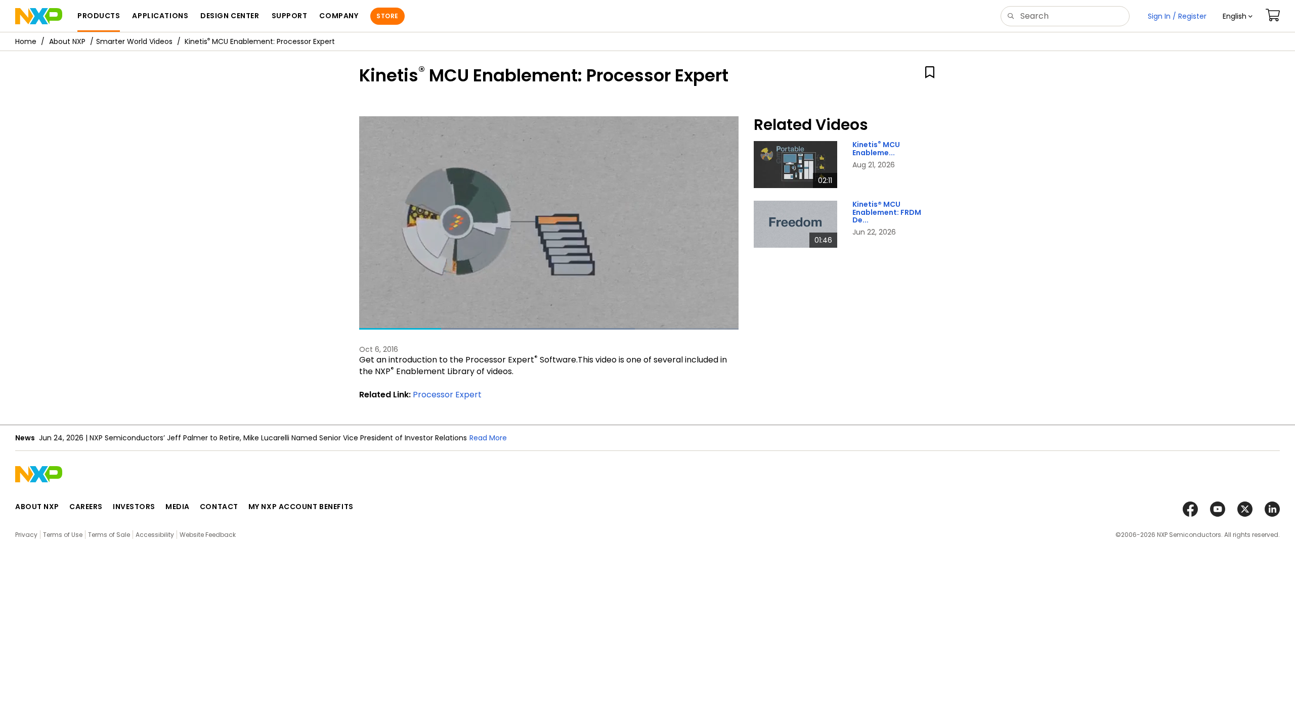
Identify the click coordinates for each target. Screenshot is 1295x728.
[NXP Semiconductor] (38, 16)
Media (177, 507)
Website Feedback (208, 534)
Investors (134, 507)
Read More (488, 438)
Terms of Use (62, 534)
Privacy (26, 534)
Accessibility (155, 534)
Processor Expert (447, 394)
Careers (86, 507)
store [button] (387, 16)
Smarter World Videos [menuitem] (134, 41)
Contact (219, 507)
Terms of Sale (109, 534)
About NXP (67, 41)
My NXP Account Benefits (301, 507)
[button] (1238, 16)
